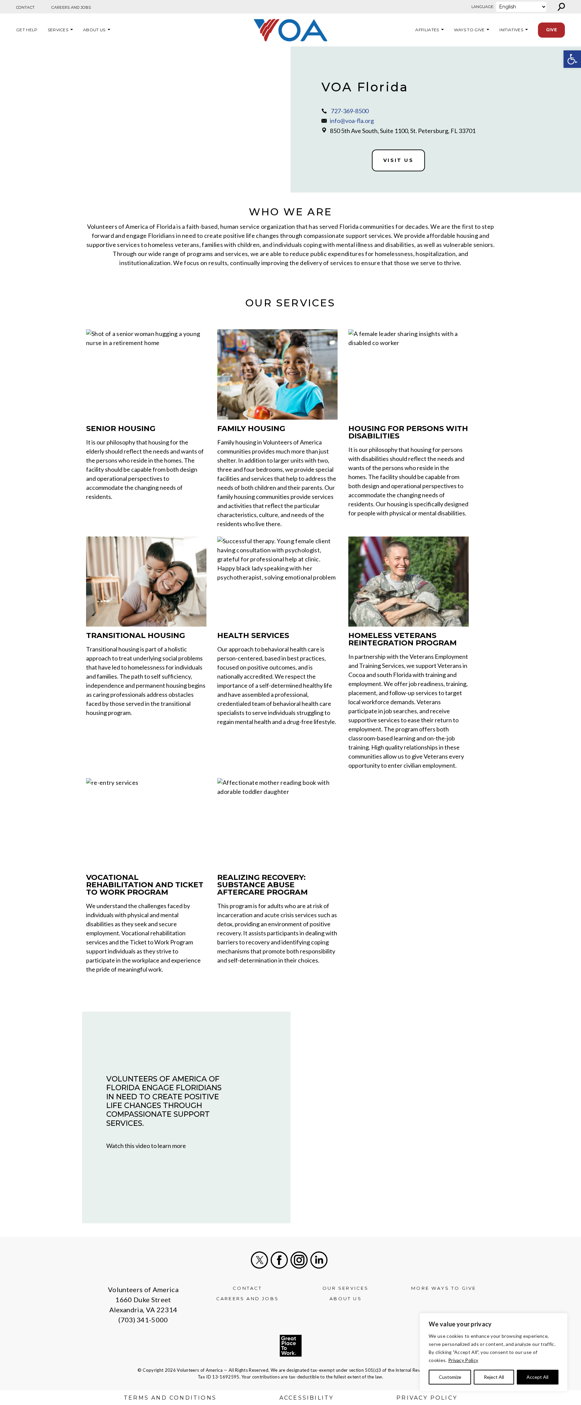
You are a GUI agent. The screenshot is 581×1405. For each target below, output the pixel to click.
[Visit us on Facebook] (279, 1260)
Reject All (494, 1377)
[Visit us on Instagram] (299, 1260)
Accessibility (306, 1398)
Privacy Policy (463, 1360)
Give (551, 29)
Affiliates (426, 29)
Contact (25, 7)
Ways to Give (469, 29)
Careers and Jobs (71, 7)
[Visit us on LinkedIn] (318, 1260)
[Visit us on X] (259, 1260)
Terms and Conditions (170, 1398)
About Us (94, 29)
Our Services (345, 1288)
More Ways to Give (443, 1288)
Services (58, 29)
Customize (450, 1377)
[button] (572, 59)
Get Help (27, 29)
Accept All (537, 1377)
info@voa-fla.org (352, 120)
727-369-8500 (350, 111)
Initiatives (511, 29)
